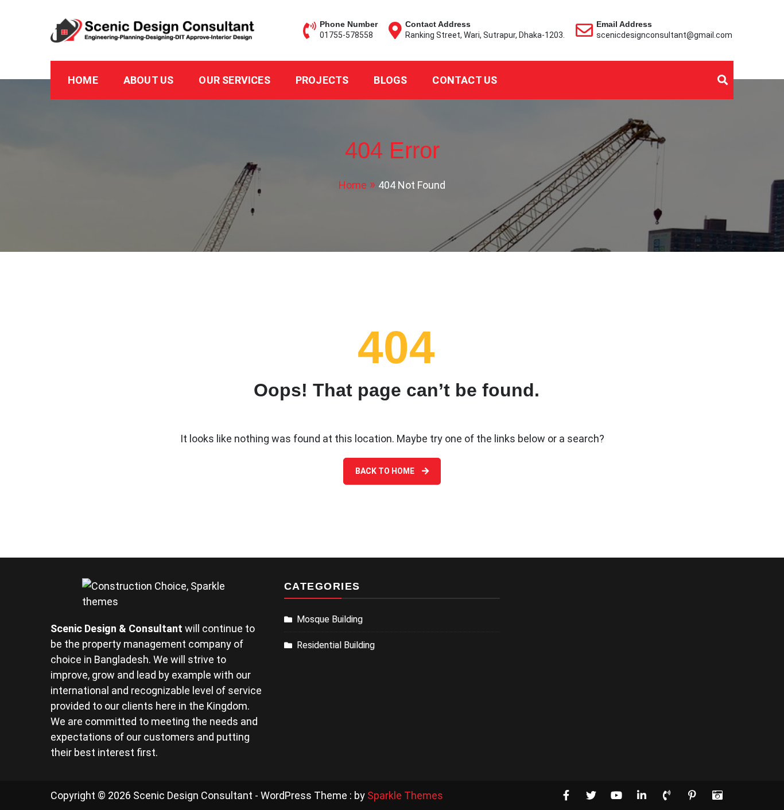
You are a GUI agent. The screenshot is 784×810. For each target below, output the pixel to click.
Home (83, 80)
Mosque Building (330, 619)
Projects (322, 80)
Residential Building (336, 645)
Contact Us (464, 80)
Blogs (390, 80)
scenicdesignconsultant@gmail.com (664, 35)
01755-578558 (346, 35)
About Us (148, 80)
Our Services (234, 80)
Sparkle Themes (405, 795)
